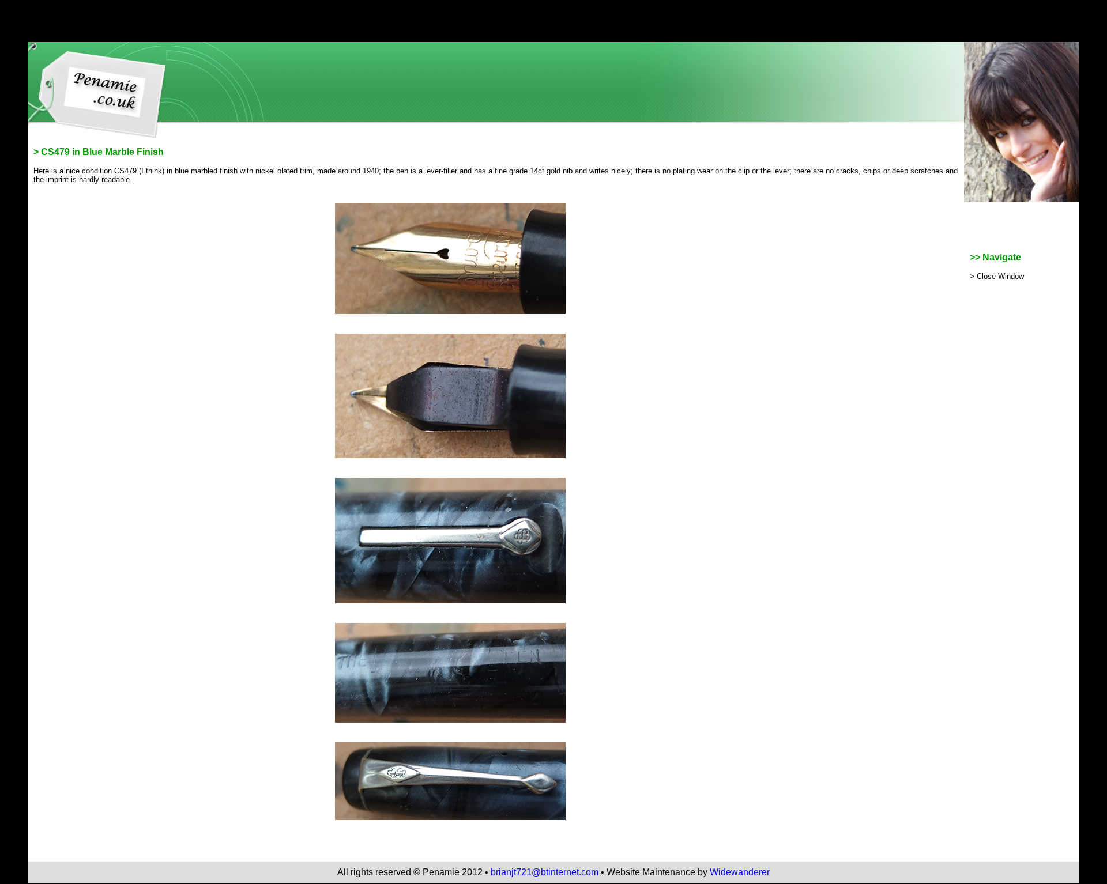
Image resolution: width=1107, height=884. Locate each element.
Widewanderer (740, 872)
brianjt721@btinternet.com (544, 872)
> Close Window (997, 276)
